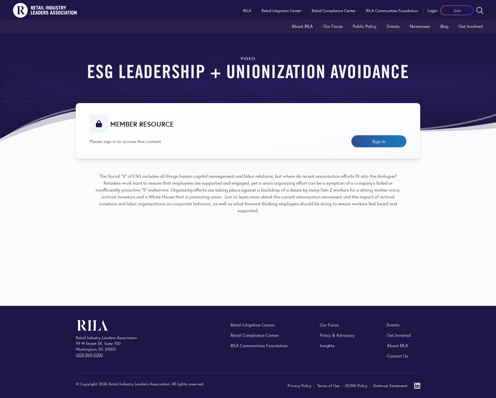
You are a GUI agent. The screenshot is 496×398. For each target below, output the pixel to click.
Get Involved (471, 26)
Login (432, 10)
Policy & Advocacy (337, 335)
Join (457, 10)
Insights (327, 345)
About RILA (302, 26)
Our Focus (332, 26)
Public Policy (365, 26)
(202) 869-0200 (89, 355)
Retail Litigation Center (281, 10)
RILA (247, 10)
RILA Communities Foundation (392, 10)
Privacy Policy (300, 385)
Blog (444, 26)
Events (393, 26)
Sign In (378, 141)
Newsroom (420, 26)
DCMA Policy (357, 385)
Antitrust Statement (390, 385)
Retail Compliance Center (334, 10)
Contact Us (397, 355)
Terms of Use (329, 385)
